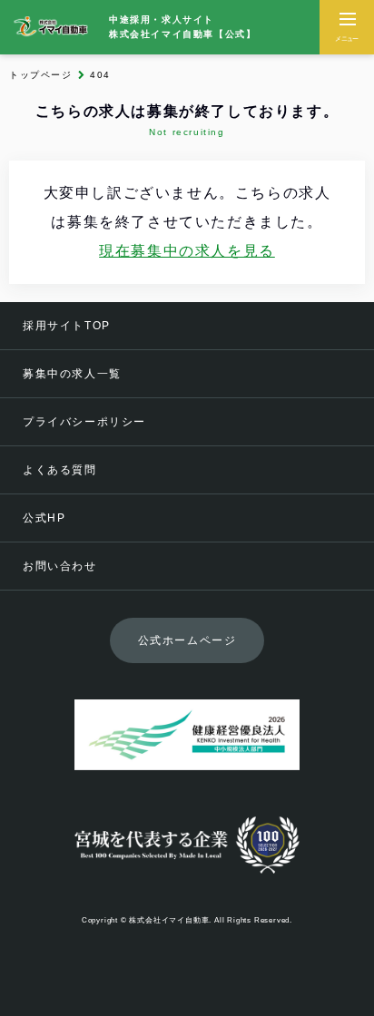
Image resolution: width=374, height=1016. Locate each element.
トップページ (41, 75)
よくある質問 (60, 470)
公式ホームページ (187, 640)
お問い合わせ (60, 566)
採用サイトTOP (67, 325)
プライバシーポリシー (84, 421)
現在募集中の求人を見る (187, 251)
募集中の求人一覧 (72, 373)
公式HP (44, 518)
